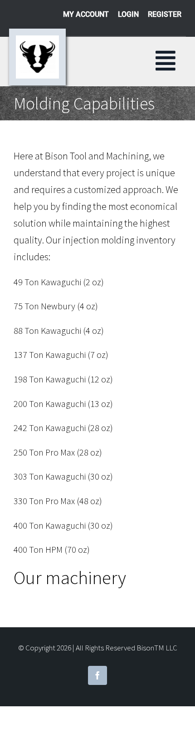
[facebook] (97, 675)
